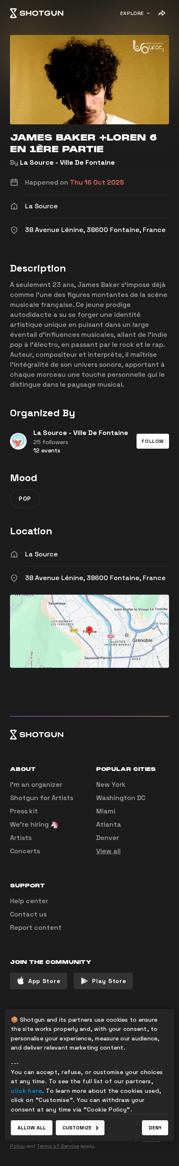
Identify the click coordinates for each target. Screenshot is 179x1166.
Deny (155, 1127)
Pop (25, 498)
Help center (29, 901)
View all (108, 851)
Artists (21, 837)
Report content (36, 927)
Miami (105, 811)
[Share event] (161, 13)
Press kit (24, 811)
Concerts (25, 851)
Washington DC (120, 797)
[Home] (36, 13)
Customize (77, 1127)
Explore (132, 13)
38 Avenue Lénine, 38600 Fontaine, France (95, 577)
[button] (153, 441)
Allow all (31, 1127)
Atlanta (108, 824)
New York (111, 784)
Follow (153, 441)
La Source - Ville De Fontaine (67, 162)
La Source (41, 554)
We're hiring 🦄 (34, 824)
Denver (107, 837)
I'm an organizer (36, 784)
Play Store (109, 981)
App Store (44, 981)
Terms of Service (58, 1146)
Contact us (28, 914)
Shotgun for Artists (41, 797)
